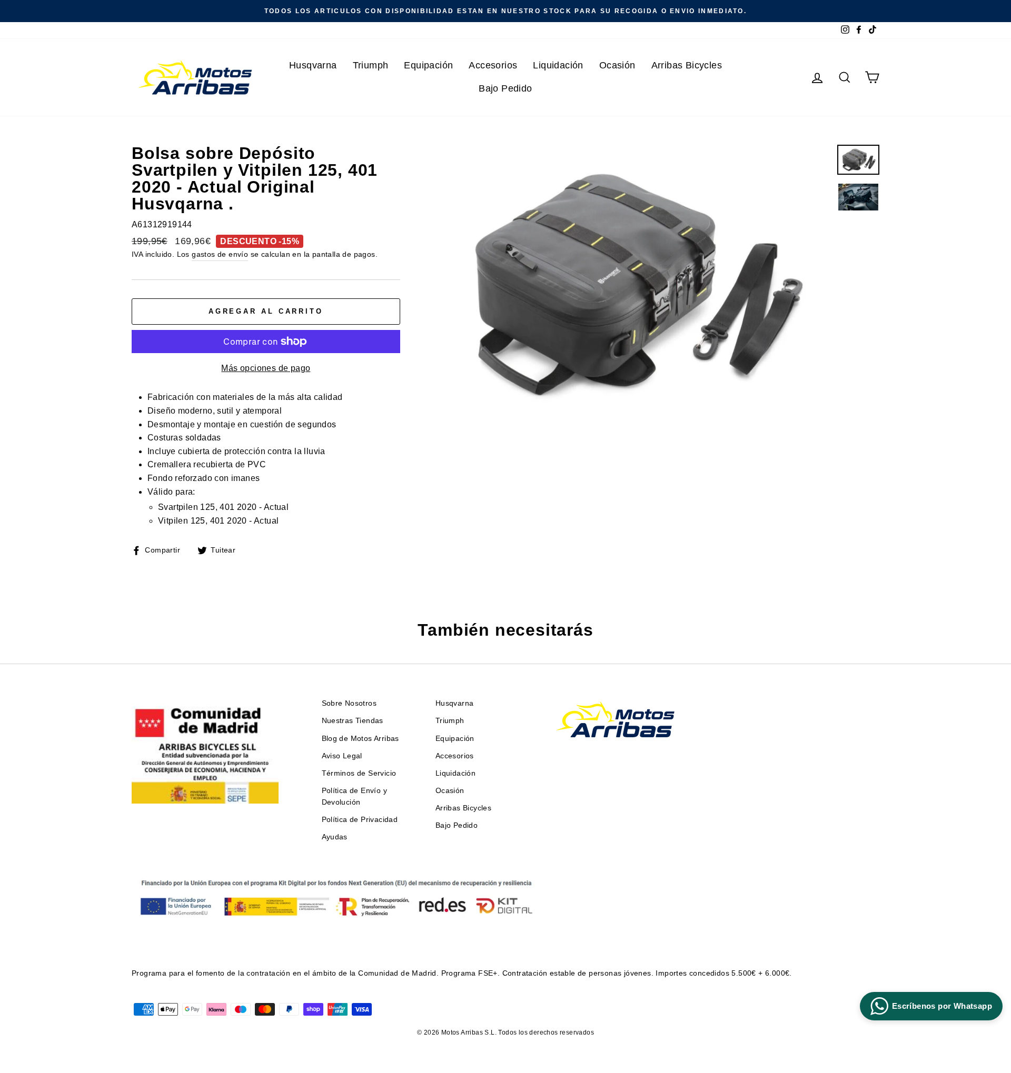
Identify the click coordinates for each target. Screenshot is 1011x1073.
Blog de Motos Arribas (360, 739)
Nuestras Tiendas (352, 721)
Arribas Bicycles (686, 65)
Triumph (371, 65)
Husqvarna (313, 65)
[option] (505, 11)
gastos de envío (220, 254)
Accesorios (493, 65)
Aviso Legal (342, 756)
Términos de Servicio (359, 773)
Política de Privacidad (360, 820)
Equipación (428, 65)
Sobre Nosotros (349, 703)
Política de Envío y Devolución (355, 796)
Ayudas (335, 837)
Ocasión (617, 65)
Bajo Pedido (505, 88)
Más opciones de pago (265, 368)
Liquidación (558, 65)
